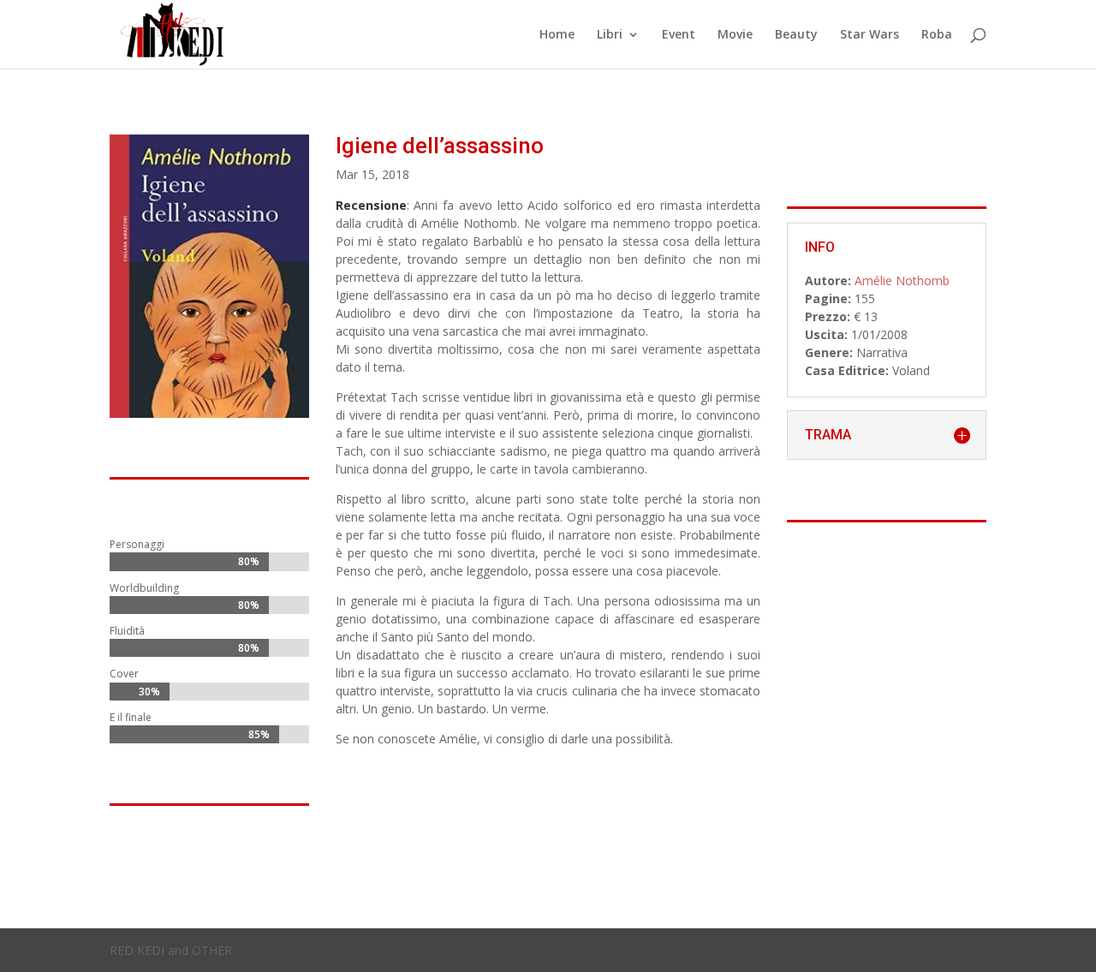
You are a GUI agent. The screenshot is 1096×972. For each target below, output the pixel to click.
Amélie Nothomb (902, 280)
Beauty (796, 35)
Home (557, 35)
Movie (735, 35)
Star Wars (869, 35)
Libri (609, 35)
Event (678, 35)
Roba (936, 35)
